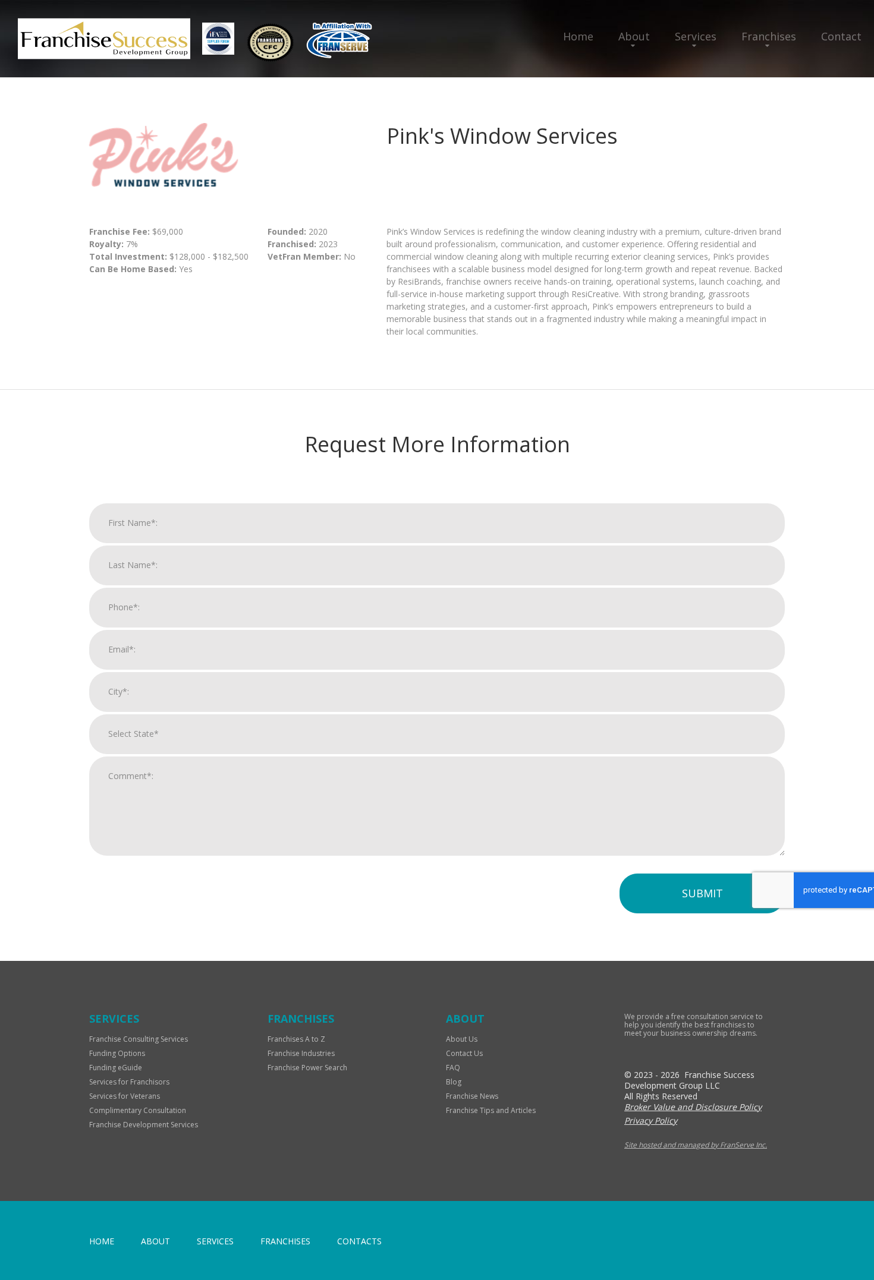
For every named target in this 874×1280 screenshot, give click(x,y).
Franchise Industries (301, 1053)
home (101, 1241)
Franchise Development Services (143, 1125)
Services (695, 36)
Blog (453, 1082)
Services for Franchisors (129, 1082)
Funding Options (117, 1053)
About (634, 36)
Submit (702, 893)
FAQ (453, 1068)
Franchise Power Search (307, 1068)
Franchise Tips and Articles (491, 1110)
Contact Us (464, 1053)
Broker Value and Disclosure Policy (693, 1106)
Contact (841, 36)
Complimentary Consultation (137, 1110)
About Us (461, 1039)
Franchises (768, 36)
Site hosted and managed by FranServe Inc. (695, 1145)
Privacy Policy (650, 1120)
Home (578, 36)
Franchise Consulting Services (138, 1039)
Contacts (359, 1241)
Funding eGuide (115, 1068)
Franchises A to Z (296, 1039)
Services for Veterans (124, 1096)
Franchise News (472, 1096)
